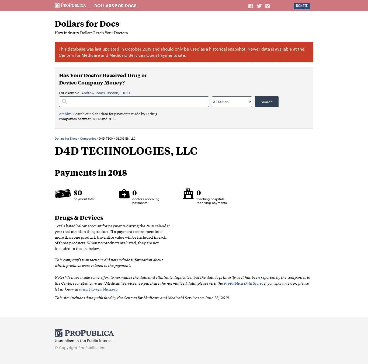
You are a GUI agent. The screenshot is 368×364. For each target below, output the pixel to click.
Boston (112, 92)
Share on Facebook (251, 5)
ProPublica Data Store (243, 283)
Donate (302, 5)
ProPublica (70, 5)
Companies (88, 138)
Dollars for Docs (115, 5)
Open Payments (161, 55)
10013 (125, 92)
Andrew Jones (93, 92)
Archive (65, 113)
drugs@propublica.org (98, 289)
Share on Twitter (260, 5)
